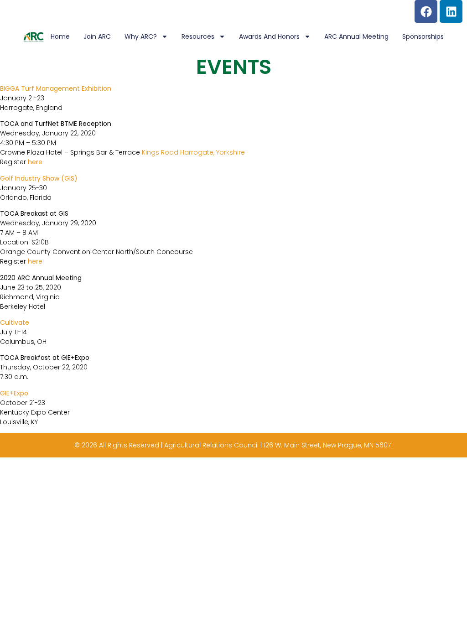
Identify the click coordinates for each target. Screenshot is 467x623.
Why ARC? (141, 36)
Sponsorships (423, 36)
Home (60, 36)
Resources (198, 36)
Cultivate (14, 322)
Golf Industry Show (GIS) (39, 178)
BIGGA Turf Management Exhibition (55, 88)
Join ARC (97, 36)
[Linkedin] (451, 11)
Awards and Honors (269, 36)
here (35, 161)
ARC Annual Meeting (356, 36)
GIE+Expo (14, 393)
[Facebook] (426, 11)
